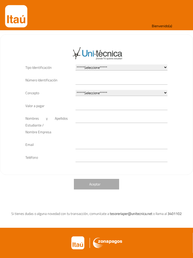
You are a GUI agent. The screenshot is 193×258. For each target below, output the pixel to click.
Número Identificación (41, 80)
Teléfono (31, 157)
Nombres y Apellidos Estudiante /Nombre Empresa (46, 125)
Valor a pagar (34, 105)
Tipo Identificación (38, 67)
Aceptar (95, 184)
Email (29, 144)
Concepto (32, 92)
